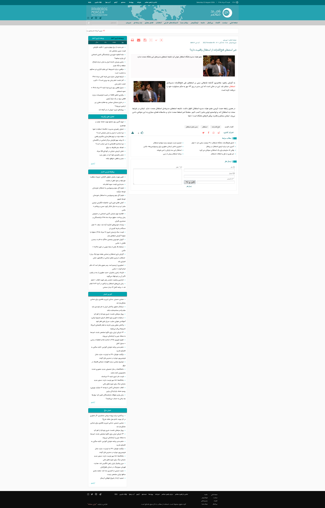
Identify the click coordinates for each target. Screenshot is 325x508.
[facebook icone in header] (208, 132)
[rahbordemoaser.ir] (223, 12)
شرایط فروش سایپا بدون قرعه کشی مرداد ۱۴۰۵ (108, 76)
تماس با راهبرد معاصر (151, 2)
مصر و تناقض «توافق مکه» (115, 158)
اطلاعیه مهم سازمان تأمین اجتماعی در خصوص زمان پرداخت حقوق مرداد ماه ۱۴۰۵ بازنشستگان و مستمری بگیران (109, 217)
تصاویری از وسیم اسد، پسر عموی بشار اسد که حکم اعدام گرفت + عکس (108, 267)
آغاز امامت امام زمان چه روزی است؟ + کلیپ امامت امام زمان (109, 82)
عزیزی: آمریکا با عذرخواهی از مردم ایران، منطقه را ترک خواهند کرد (89, 31)
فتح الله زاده (216, 126)
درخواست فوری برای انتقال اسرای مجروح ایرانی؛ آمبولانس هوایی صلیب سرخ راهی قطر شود (108, 319)
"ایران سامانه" (92, 504)
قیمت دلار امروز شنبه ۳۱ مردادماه (113, 376)
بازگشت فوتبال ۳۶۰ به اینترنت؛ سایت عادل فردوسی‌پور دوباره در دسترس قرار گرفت (110, 356)
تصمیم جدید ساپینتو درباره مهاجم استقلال (167, 143)
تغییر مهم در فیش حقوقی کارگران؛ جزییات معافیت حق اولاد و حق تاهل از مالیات (108, 179)
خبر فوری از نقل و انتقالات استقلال (222, 154)
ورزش (225, 40)
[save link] (144, 40)
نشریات (128, 22)
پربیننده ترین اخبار (117, 38)
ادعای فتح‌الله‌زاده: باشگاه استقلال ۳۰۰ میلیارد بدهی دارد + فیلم (213, 143)
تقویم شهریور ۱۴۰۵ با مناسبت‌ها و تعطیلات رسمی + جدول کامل (108, 341)
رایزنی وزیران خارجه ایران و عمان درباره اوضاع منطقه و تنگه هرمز (109, 64)
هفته (114, 42)
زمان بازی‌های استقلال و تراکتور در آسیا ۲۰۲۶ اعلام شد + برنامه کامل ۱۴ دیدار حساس (108, 285)
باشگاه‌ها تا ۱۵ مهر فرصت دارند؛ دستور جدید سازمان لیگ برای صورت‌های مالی (110, 382)
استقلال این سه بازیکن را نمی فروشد (169, 150)
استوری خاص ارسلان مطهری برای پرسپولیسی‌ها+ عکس (162, 146)
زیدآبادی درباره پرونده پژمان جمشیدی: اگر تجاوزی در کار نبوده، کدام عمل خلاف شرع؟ (108, 417)
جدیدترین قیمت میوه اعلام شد (113, 184)
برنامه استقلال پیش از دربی (172, 154)
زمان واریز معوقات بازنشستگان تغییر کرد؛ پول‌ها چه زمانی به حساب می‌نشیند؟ (109, 397)
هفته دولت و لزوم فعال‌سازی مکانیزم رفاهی (109, 136)
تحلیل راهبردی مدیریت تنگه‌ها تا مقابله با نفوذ (108, 129)
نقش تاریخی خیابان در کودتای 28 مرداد (110, 151)
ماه (105, 42)
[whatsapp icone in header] (213, 132)
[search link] (88, 23)
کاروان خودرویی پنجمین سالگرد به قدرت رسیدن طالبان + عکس (108, 241)
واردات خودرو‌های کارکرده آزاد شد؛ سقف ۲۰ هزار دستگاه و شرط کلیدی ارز (108, 226)
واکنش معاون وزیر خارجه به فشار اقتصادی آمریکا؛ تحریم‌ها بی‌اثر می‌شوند (108, 327)
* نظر (178, 167)
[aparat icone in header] (96, 18)
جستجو (123, 2)
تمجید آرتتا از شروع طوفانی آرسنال (112, 478)
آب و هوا (107, 2)
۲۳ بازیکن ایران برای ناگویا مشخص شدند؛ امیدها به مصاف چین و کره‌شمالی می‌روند (108, 334)
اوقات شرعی (98, 2)
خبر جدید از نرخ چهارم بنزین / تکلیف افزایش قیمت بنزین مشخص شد (109, 49)
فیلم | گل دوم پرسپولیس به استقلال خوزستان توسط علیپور (109, 197)
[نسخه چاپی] (132, 40)
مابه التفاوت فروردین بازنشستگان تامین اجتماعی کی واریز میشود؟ (108, 56)
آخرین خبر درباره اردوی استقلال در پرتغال (220, 146)
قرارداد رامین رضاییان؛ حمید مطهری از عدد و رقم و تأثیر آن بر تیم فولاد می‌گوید (108, 274)
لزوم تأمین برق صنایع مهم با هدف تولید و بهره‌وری (110, 123)
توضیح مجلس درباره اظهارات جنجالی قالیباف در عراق (109, 364)
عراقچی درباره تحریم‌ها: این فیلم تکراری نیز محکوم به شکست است (108, 71)
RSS (89, 2)
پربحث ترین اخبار (98, 38)
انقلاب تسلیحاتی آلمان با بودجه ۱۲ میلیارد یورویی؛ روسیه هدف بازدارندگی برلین (108, 389)
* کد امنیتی (230, 179)
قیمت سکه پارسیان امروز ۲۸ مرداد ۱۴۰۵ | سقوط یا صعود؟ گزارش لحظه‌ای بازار (108, 234)
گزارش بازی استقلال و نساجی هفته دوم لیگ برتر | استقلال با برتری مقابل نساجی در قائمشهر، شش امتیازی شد (108, 258)
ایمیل (230, 173)
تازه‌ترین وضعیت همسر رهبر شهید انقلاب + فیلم (107, 280)
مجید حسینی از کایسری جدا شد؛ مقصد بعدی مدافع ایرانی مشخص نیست (109, 472)
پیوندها (131, 2)
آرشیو (115, 2)
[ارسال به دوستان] (138, 40)
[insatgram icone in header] (88, 18)
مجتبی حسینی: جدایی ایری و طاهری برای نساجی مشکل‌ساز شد (108, 301)
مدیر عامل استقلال (192, 126)
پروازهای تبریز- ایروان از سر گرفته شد (111, 109)
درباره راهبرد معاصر (167, 494)
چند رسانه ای (138, 22)
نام (232, 167)
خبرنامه (139, 2)
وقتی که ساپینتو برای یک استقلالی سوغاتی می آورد (216, 150)
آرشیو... (92, 163)
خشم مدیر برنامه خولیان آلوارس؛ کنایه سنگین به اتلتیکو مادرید (108, 349)
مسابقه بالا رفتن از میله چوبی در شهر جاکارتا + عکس (109, 249)
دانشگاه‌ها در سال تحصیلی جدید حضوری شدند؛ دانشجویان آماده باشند (108, 371)
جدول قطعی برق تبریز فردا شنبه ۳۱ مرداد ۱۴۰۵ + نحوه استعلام (108, 89)
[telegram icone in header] (100, 18)
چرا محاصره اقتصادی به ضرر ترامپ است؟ (110, 144)
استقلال (232, 86)
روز (123, 42)
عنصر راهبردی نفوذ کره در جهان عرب (111, 155)
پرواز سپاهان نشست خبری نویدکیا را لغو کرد (109, 314)
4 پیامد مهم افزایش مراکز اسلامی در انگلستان (108, 140)
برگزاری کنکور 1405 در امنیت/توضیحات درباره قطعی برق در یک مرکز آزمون (109, 97)
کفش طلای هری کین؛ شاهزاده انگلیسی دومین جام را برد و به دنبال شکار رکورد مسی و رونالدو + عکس (109, 206)
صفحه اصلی (234, 22)
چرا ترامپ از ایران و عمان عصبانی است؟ (110, 133)
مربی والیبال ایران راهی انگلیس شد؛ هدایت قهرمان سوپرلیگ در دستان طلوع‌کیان (110, 465)
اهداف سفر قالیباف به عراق (115, 147)
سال (96, 42)
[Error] (132, 133)
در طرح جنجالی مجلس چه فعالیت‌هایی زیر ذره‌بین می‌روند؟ (110, 104)
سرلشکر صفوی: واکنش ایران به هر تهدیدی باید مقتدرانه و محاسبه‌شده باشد (109, 308)
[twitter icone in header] (92, 18)
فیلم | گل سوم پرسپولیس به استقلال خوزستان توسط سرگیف (109, 190)
